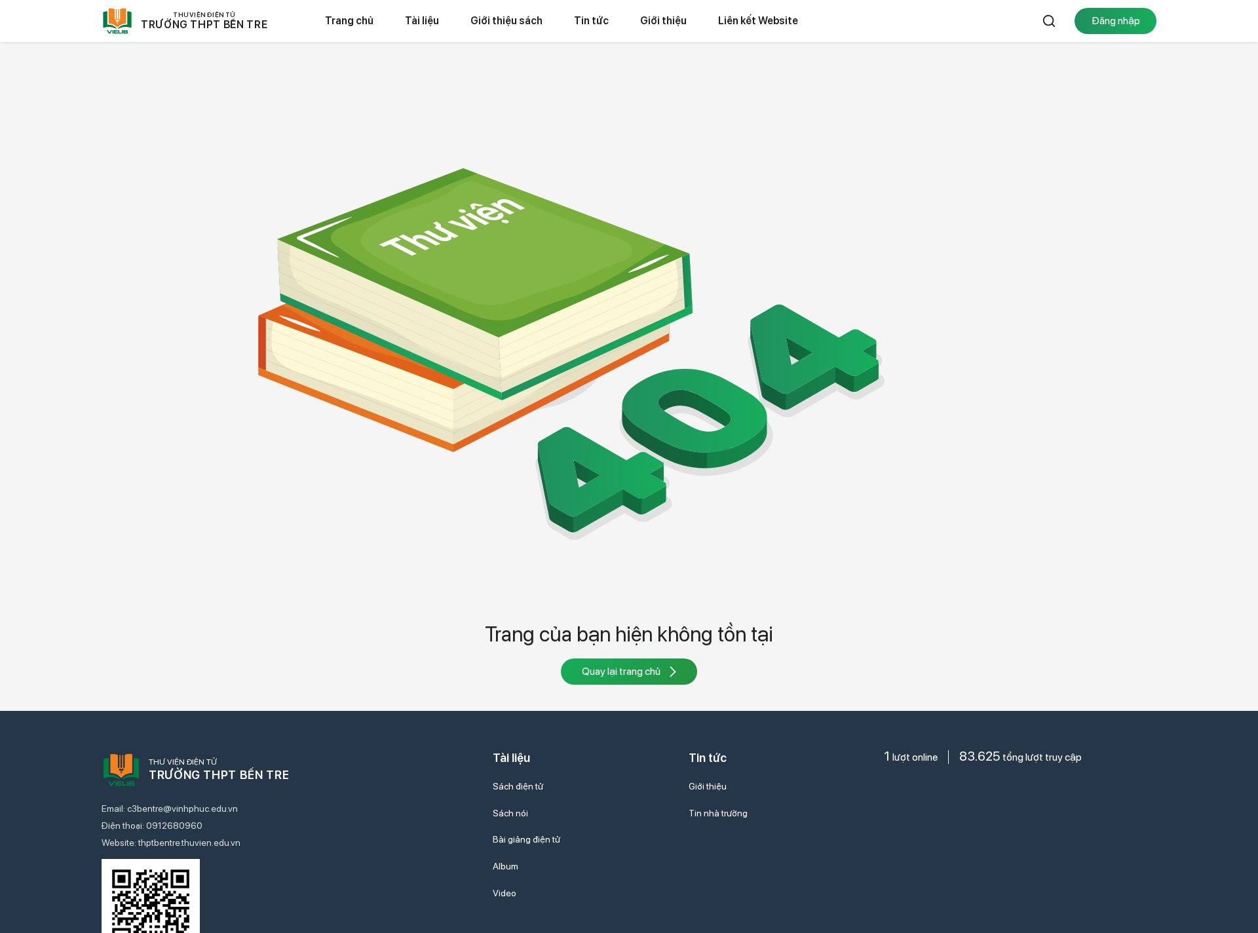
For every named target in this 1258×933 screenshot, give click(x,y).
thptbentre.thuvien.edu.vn (189, 842)
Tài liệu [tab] (422, 20)
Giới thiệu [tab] (663, 20)
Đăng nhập (1116, 20)
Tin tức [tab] (591, 20)
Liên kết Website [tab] (758, 20)
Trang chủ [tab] (349, 20)
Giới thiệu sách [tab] (506, 20)
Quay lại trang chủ (621, 671)
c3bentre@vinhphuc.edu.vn (182, 808)
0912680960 (174, 825)
